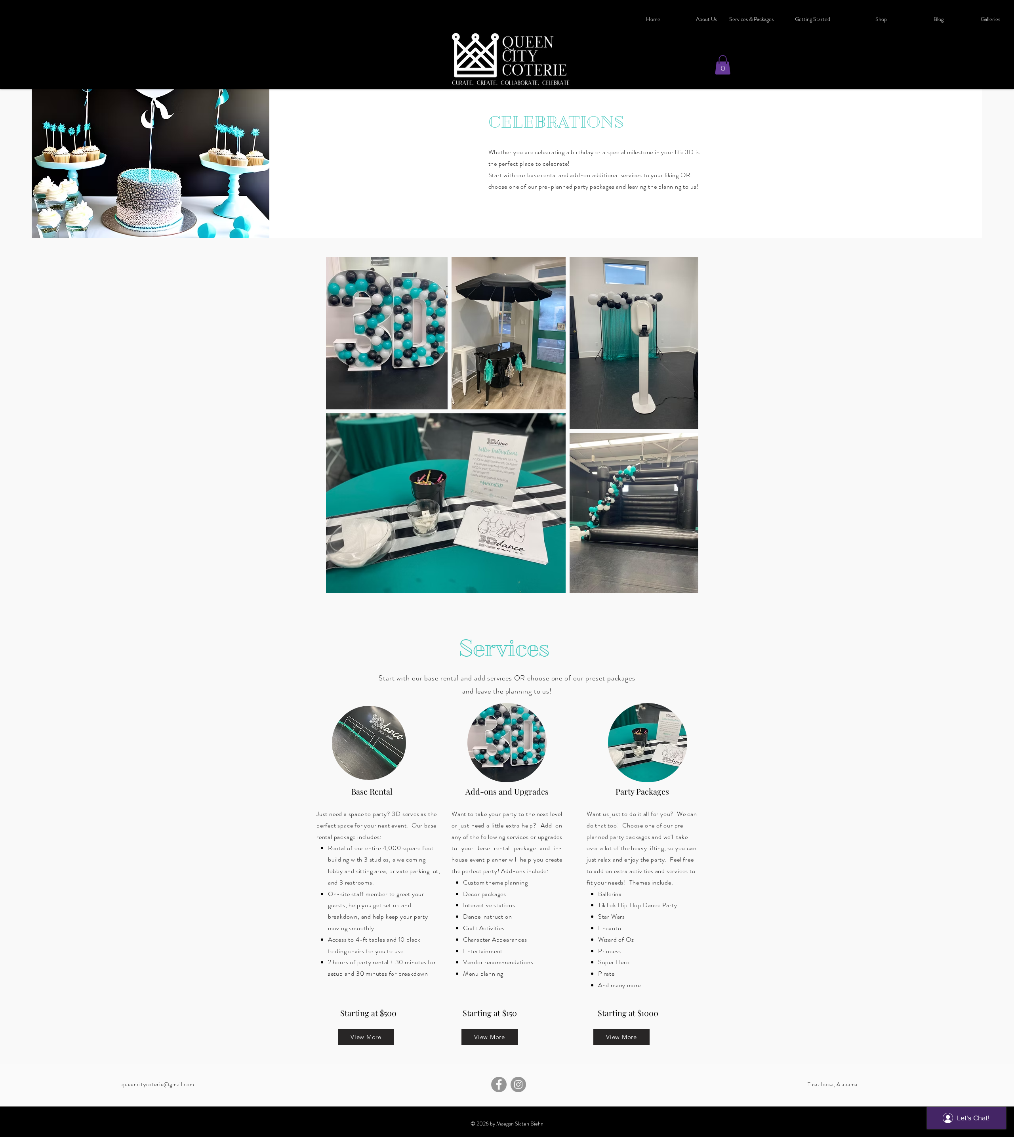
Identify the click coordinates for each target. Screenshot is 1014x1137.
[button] (864, 19)
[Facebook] (499, 1084)
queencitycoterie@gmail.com (158, 1084)
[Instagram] (518, 1084)
